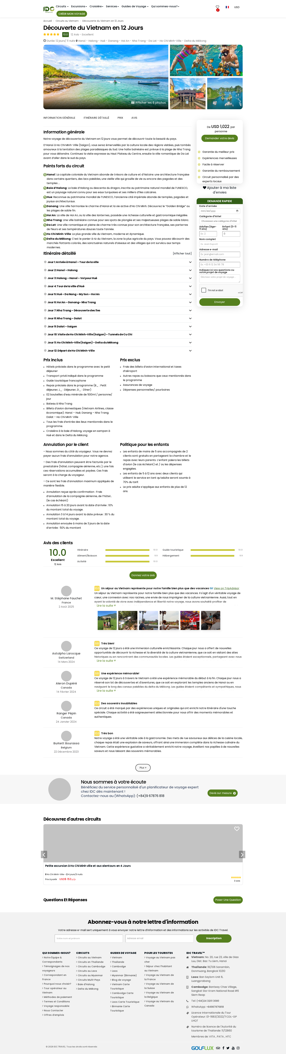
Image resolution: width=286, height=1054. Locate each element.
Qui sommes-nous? (164, 6)
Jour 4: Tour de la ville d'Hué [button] (66, 286)
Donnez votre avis (143, 575)
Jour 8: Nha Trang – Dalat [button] (65, 318)
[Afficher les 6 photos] (105, 77)
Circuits (61, 6)
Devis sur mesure (221, 793)
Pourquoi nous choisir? (57, 983)
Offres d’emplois (54, 1015)
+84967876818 (215, 1006)
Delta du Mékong (88, 988)
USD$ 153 (67, 879)
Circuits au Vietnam (67, 21)
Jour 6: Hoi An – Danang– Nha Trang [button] (72, 302)
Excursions (78, 6)
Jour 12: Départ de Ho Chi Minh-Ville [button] (71, 351)
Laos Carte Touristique (125, 1002)
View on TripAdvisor (226, 588)
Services (111, 6)
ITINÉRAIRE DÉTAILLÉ (96, 118)
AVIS (134, 118)
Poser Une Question (228, 900)
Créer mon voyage (71, 14)
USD (236, 7)
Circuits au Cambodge (91, 966)
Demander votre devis (219, 138)
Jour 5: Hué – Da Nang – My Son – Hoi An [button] (74, 294)
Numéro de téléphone (212, 260)
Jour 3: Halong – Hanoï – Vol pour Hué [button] (72, 278)
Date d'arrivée (208, 206)
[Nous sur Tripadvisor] (218, 1048)
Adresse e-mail (208, 249)
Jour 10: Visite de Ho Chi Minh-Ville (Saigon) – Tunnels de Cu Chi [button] (90, 334)
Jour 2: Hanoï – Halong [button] (63, 270)
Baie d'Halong (86, 984)
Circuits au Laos (87, 971)
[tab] (120, 262)
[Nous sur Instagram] (238, 1048)
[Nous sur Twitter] (228, 1048)
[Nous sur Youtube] (233, 1048)
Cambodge (119, 966)
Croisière (96, 6)
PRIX (120, 118)
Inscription (214, 938)
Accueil (47, 21)
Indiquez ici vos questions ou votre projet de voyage (216, 271)
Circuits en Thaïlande (90, 962)
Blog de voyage (121, 980)
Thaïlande (118, 962)
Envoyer (219, 302)
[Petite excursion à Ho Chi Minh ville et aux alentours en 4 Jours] (143, 843)
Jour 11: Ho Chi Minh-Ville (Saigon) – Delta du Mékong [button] (83, 342)
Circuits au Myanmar (90, 975)
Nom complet (207, 239)
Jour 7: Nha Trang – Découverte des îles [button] (74, 310)
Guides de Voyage (134, 6)
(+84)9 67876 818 (150, 795)
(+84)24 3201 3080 (207, 1001)
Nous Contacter (53, 1010)
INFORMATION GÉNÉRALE (59, 118)
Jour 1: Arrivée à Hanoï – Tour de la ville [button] (73, 262)
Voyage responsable (56, 1006)
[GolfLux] (202, 1048)
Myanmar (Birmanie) (124, 975)
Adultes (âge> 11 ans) (207, 227)
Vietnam (117, 957)
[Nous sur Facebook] (223, 1048)
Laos (115, 971)
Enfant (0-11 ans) (229, 227)
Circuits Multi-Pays (89, 980)
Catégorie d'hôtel (210, 216)
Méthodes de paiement (58, 997)
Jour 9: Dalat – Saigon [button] (62, 326)
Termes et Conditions (57, 1001)
